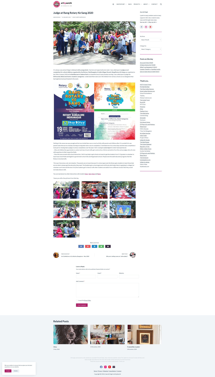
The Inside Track (145, 100)
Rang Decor (143, 155)
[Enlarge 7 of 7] (77, 222)
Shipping (105, 371)
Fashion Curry (144, 111)
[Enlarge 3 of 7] (133, 183)
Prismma (142, 106)
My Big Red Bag (144, 86)
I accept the (84, 300)
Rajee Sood (143, 126)
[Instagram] (146, 27)
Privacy (100, 371)
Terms (95, 371)
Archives (142, 36)
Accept (8, 371)
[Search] (161, 4)
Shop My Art (121, 4)
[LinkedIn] (94, 246)
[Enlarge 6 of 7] (133, 203)
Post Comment (82, 305)
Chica (55, 347)
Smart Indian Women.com (147, 91)
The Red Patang (144, 142)
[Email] (108, 246)
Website (121, 273)
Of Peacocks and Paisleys (147, 124)
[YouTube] (150, 27)
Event (74, 17)
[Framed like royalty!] (144, 334)
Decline (16, 371)
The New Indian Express (147, 89)
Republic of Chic (144, 146)
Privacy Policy (87, 300)
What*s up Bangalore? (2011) (148, 67)
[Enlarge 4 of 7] (77, 203)
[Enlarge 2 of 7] (105, 183)
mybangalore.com (145, 160)
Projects (137, 4)
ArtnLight (143, 118)
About (145, 4)
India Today (143, 135)
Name (78, 273)
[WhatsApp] (101, 246)
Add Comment (80, 281)
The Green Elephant (145, 144)
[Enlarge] (133, 84)
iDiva (141, 109)
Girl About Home (145, 122)
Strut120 (142, 102)
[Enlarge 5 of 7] (105, 203)
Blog (130, 4)
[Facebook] (81, 246)
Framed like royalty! (133, 347)
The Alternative (144, 113)
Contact (154, 4)
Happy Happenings (81, 17)
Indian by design (144, 162)
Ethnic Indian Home (145, 149)
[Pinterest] (88, 246)
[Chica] (70, 334)
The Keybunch (144, 157)
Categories (143, 46)
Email (99, 273)
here (86, 174)
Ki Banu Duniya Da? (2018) (147, 65)
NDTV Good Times (145, 84)
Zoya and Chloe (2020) (146, 62)
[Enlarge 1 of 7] (77, 183)
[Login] (113, 4)
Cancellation (112, 371)
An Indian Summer (145, 133)
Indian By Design (145, 140)
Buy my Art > (153, 22)
